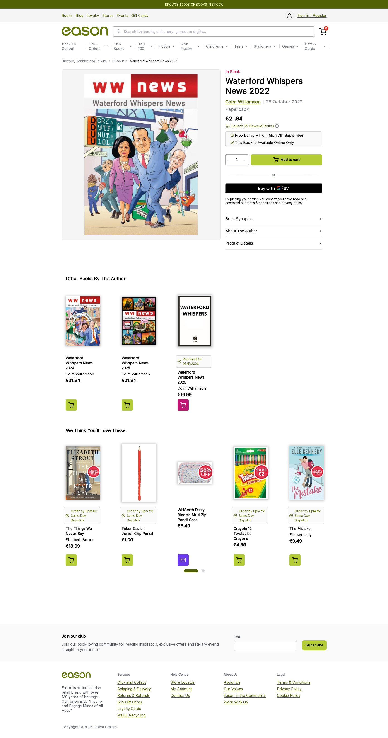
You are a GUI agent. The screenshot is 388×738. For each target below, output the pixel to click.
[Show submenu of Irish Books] (131, 46)
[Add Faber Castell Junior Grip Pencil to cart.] (127, 560)
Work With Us (236, 702)
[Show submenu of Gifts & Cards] (324, 46)
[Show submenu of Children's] (227, 46)
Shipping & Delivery (134, 689)
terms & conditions (260, 203)
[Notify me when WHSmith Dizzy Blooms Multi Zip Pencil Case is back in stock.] (183, 560)
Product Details (239, 243)
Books (67, 15)
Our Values (233, 689)
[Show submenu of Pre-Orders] (106, 46)
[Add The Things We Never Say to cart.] (71, 560)
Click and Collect (131, 682)
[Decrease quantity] (229, 160)
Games (288, 46)
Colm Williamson (243, 101)
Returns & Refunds (133, 695)
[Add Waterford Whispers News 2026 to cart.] (183, 405)
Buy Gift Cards (129, 702)
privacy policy (292, 203)
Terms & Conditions (293, 682)
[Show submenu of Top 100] (151, 46)
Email (237, 637)
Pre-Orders (95, 46)
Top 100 (141, 46)
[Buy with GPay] (273, 188)
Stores (107, 15)
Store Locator (183, 682)
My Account (181, 689)
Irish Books (118, 46)
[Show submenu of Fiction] (173, 46)
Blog (79, 15)
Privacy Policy (289, 689)
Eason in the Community (245, 695)
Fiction (164, 46)
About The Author (241, 231)
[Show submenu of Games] (297, 46)
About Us (232, 682)
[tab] (191, 570)
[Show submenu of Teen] (246, 46)
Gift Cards (139, 15)
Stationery (262, 46)
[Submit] (118, 31)
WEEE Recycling (131, 715)
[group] (194, 350)
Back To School (69, 46)
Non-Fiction (186, 46)
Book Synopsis (238, 218)
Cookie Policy (288, 695)
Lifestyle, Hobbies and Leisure (84, 61)
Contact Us (180, 695)
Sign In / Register (312, 15)
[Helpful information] (277, 126)
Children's (214, 46)
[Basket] (322, 31)
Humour (118, 61)
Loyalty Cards (129, 708)
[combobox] (213, 31)
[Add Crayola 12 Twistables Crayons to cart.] (239, 560)
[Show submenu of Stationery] (275, 46)
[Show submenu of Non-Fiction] (199, 46)
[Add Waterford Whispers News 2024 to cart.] (71, 405)
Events (122, 15)
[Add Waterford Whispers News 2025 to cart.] (127, 405)
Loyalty (93, 15)
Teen (238, 46)
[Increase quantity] (245, 160)
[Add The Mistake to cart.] (295, 560)
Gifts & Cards (310, 46)
